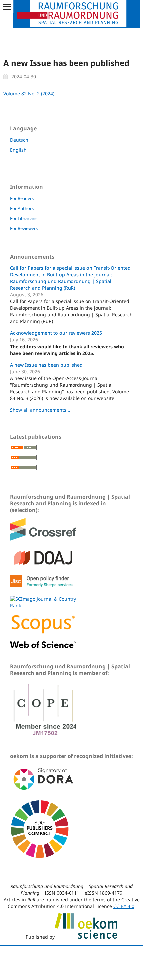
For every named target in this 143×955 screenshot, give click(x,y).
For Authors (22, 208)
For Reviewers (24, 228)
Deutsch (19, 140)
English (18, 150)
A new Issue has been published (46, 365)
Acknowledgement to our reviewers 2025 (56, 333)
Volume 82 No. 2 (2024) (28, 93)
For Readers (22, 198)
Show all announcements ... (41, 410)
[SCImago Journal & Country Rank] (43, 605)
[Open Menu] (6, 6)
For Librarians (23, 218)
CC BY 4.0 (123, 906)
